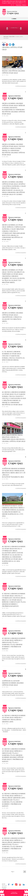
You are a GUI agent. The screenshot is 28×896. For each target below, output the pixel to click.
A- (13, 5)
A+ (11, 5)
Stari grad (6, 36)
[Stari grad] (10, 15)
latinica (24, 5)
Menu (14, 18)
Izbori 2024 (11, 36)
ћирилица (18, 5)
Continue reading (20, 86)
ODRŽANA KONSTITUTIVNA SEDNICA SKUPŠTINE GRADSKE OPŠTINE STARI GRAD (13, 71)
